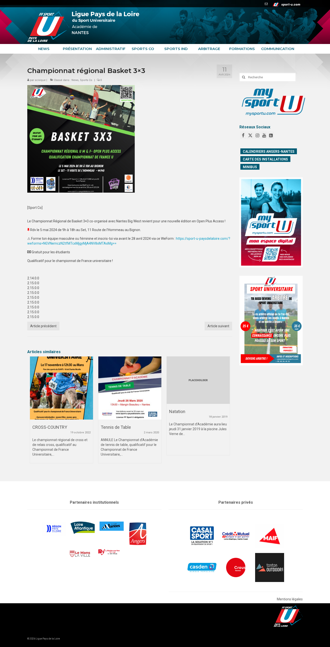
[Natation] (198, 380)
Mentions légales (290, 599)
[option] (61, 412)
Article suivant (218, 326)
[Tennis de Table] (129, 388)
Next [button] (225, 413)
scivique (40, 80)
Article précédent (43, 326)
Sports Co (86, 80)
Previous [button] (34, 413)
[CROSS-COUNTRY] (61, 388)
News (75, 80)
